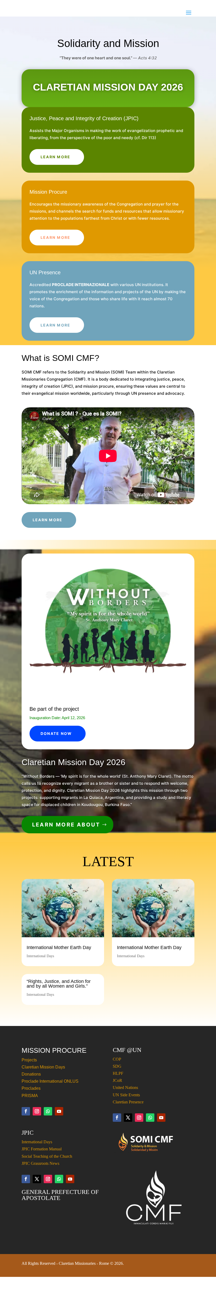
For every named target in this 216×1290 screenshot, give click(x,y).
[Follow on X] (128, 1117)
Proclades (31, 1088)
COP (117, 1059)
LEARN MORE (55, 237)
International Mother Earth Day (59, 947)
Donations (31, 1074)
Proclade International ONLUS (50, 1081)
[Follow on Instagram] (37, 1111)
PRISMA (30, 1095)
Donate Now (56, 733)
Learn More (55, 157)
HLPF (118, 1073)
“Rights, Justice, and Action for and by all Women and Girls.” (59, 984)
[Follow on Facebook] (26, 1111)
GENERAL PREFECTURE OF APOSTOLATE (60, 1195)
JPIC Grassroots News (40, 1163)
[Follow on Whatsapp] (48, 1111)
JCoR (117, 1080)
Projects (29, 1060)
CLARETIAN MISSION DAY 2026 (108, 87)
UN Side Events (126, 1095)
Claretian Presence (128, 1102)
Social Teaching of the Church (47, 1156)
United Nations (125, 1087)
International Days (40, 956)
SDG (117, 1066)
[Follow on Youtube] (59, 1111)
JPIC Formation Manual (42, 1149)
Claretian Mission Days (43, 1067)
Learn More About (66, 825)
